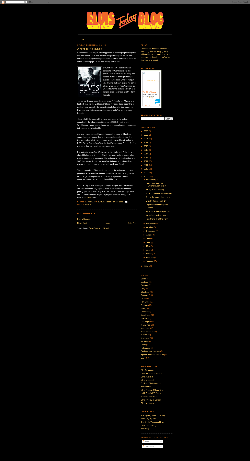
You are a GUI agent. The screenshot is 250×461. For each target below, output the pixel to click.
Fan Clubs (145, 302)
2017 (146, 142)
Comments (149, 446)
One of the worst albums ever (158, 197)
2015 (146, 150)
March (149, 254)
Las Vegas (145, 321)
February (150, 257)
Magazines (145, 325)
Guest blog (145, 315)
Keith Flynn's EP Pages (151, 393)
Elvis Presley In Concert (151, 400)
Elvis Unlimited (147, 380)
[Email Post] (126, 202)
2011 (146, 165)
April (148, 250)
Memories (145, 328)
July (148, 239)
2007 (146, 266)
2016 (146, 146)
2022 (146, 135)
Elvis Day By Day (148, 419)
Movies (144, 335)
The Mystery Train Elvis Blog (153, 415)
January (150, 261)
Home (81, 39)
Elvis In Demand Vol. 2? (156, 201)
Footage (144, 305)
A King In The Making (155, 190)
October (150, 227)
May (148, 246)
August (149, 235)
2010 (146, 169)
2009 (146, 173)
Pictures (144, 341)
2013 (146, 157)
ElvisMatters (146, 387)
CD (142, 289)
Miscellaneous (147, 331)
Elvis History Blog (148, 425)
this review (88, 197)
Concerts (144, 295)
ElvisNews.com (147, 370)
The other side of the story (157, 219)
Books (88, 204)
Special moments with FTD (152, 355)
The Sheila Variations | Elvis (152, 422)
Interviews (145, 318)
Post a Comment (84, 219)
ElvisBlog (145, 429)
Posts (147, 441)
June (148, 242)
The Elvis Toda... (149, 92)
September (151, 231)
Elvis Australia (147, 377)
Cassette (144, 285)
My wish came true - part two (158, 211)
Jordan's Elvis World (149, 396)
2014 (146, 154)
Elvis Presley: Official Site (152, 390)
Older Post (132, 223)
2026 (146, 131)
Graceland (145, 312)
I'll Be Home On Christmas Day (159, 193)
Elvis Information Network (151, 373)
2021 (146, 139)
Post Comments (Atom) (99, 228)
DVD (143, 298)
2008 (146, 176)
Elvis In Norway (147, 403)
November (150, 223)
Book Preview (147, 106)
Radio (143, 345)
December (150, 180)
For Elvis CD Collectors (151, 383)
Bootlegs (144, 282)
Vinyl (143, 358)
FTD (143, 308)
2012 (146, 161)
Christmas (145, 292)
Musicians (145, 338)
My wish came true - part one (158, 215)
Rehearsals (145, 348)
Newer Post (82, 223)
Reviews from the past (150, 351)
